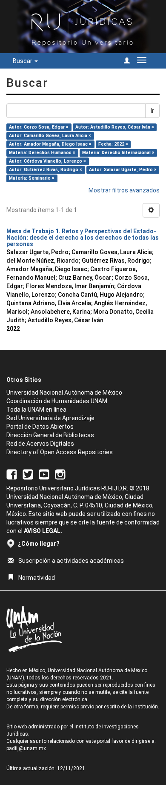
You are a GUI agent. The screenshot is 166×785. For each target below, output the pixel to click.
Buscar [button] (23, 60)
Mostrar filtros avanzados (124, 190)
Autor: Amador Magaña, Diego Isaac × (50, 144)
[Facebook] (11, 473)
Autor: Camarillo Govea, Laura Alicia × (50, 135)
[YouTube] (44, 473)
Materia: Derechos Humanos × (42, 152)
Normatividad (36, 577)
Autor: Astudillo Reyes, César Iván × (114, 127)
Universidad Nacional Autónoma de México (64, 392)
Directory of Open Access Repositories (59, 452)
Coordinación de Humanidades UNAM (56, 401)
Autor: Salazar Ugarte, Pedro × (123, 169)
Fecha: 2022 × (113, 144)
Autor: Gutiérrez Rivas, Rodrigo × (45, 169)
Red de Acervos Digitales (40, 443)
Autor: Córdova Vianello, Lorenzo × (47, 161)
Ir (152, 110)
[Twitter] (28, 473)
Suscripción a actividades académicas (71, 560)
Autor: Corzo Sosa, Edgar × (39, 127)
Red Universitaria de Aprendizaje (50, 418)
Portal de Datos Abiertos (40, 426)
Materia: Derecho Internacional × (118, 152)
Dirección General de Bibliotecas (50, 435)
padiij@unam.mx (26, 748)
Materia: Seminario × (31, 178)
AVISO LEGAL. (43, 530)
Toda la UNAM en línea (36, 409)
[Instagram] (60, 473)
